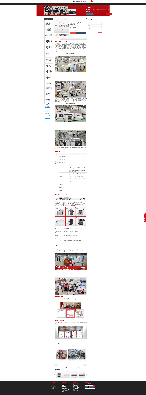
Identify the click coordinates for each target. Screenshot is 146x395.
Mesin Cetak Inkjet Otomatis (49, 88)
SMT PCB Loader (47, 106)
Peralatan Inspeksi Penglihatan (49, 58)
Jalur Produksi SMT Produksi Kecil (66, 367)
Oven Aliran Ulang (47, 25)
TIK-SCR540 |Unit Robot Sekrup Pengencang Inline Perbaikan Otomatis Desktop (59, 378)
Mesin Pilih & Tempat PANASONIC (49, 40)
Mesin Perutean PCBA (48, 65)
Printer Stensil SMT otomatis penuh (49, 34)
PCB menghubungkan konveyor (49, 117)
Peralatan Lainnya (48, 99)
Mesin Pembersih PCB (48, 69)
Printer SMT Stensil (75, 385)
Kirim (99, 32)
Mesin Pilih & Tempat (75, 386)
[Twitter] (73, 1)
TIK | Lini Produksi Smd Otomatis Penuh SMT (74, 378)
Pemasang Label (82, 238)
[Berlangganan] (94, 385)
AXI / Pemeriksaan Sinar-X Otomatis (49, 61)
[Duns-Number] (90, 388)
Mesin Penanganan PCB (48, 52)
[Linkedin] (71, 1)
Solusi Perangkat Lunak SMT (49, 103)
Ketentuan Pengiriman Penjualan (66, 389)
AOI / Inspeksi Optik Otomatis (49, 59)
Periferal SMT (47, 43)
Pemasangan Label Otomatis (49, 87)
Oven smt (46, 104)
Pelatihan (63, 385)
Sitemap (63, 391)
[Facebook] (76, 1)
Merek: (71, 28)
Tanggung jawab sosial (64, 388)
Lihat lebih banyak (75, 390)
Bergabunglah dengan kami (65, 384)
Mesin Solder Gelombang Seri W (49, 47)
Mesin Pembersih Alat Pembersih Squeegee (49, 73)
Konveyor (47, 54)
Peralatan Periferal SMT (48, 95)
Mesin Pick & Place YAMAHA (49, 39)
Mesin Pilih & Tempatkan (48, 35)
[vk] (74, 1)
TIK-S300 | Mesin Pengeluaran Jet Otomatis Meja (66, 378)
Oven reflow (74, 384)
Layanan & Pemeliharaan (65, 390)
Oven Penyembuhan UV (49, 83)
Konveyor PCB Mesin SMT (48, 113)
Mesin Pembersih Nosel (49, 72)
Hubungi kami (52, 387)
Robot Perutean (48, 94)
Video (74, 389)
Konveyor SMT (47, 115)
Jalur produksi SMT (75, 383)
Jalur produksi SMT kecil (57, 367)
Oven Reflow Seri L (48, 28)
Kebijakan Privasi (64, 386)
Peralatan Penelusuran (48, 84)
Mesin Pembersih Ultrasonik (49, 70)
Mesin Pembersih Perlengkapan (49, 71)
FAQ (62, 383)
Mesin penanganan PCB (76, 388)
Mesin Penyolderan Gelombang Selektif (49, 48)
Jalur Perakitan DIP (48, 23)
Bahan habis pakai (47, 100)
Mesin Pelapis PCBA (48, 77)
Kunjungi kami (52, 388)
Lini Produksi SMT (48, 22)
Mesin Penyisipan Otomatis (49, 49)
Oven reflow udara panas (48, 111)
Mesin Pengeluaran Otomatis (49, 78)
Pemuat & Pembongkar (48, 53)
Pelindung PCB (47, 76)
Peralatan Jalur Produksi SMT (74, 367)
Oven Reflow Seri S (48, 29)
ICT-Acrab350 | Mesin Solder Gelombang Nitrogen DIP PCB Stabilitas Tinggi (82, 378)
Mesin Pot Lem (48, 79)
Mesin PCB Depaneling (48, 64)
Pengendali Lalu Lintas (48, 55)
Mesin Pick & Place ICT (49, 42)
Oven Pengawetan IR (48, 82)
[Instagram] (78, 1)
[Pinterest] (79, 1)
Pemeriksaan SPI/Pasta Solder (49, 60)
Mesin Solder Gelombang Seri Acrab (49, 46)
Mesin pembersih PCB (58, 240)
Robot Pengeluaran (48, 93)
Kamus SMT (63, 387)
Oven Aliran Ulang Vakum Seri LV (49, 30)
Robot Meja (46, 89)
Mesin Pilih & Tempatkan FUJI (49, 41)
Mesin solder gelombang (76, 387)
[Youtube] (70, 1)
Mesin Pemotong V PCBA (49, 66)
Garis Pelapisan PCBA (48, 24)
